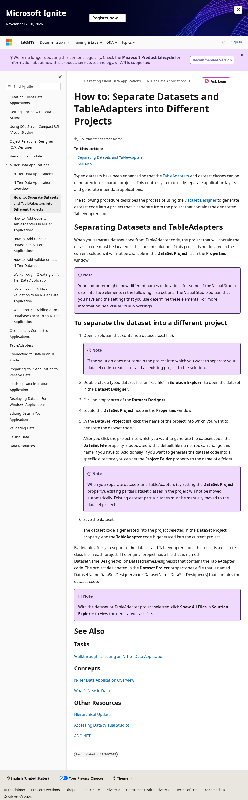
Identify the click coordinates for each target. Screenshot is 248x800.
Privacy (111, 789)
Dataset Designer (201, 200)
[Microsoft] (9, 42)
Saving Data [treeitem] (19, 437)
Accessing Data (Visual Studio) (101, 725)
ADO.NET (82, 735)
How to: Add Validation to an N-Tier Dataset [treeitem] (37, 262)
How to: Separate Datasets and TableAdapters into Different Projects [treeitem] (36, 203)
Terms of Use (186, 789)
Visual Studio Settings (130, 306)
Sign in (236, 42)
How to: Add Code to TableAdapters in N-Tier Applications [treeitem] (33, 224)
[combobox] (33, 86)
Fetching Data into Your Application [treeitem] (29, 386)
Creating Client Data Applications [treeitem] (26, 100)
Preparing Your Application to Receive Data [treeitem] (34, 372)
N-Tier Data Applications (166, 81)
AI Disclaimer (14, 789)
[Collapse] (60, 77)
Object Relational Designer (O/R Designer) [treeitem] (31, 144)
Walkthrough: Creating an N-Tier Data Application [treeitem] (37, 277)
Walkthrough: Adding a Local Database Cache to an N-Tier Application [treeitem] (37, 315)
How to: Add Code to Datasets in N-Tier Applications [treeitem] (30, 244)
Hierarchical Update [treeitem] (26, 156)
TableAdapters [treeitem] (21, 345)
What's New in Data (92, 690)
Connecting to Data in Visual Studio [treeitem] (33, 357)
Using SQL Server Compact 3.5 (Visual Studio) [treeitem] (34, 129)
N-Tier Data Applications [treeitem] (33, 174)
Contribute (91, 789)
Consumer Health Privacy (146, 789)
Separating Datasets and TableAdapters (110, 157)
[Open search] (224, 42)
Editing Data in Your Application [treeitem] (26, 416)
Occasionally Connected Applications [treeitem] (29, 333)
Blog (69, 789)
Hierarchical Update (92, 714)
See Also (85, 164)
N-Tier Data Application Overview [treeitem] (32, 185)
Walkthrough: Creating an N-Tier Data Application (119, 656)
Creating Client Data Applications (114, 81)
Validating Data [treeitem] (22, 428)
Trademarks (212, 789)
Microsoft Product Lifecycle (148, 57)
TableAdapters (176, 176)
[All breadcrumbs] (78, 81)
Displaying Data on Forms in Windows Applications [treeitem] (32, 401)
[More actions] (236, 81)
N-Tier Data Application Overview (104, 680)
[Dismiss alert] (238, 10)
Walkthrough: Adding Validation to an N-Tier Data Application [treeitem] (36, 295)
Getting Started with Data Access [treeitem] (30, 115)
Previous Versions (45, 789)
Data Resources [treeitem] (22, 445)
